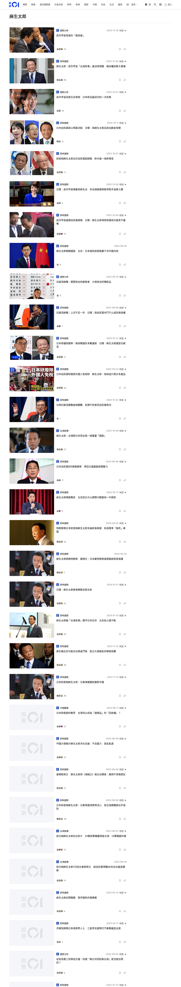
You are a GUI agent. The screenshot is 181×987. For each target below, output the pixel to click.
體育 (120, 4)
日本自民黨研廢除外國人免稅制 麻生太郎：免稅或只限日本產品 (90, 374)
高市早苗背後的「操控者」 (70, 35)
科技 (103, 4)
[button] (120, 49)
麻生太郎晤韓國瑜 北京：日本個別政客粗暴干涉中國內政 (87, 251)
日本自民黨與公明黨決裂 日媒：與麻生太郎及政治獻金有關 (88, 128)
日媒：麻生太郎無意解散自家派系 (74, 589)
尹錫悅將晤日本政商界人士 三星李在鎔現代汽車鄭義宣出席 (88, 928)
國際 (86, 4)
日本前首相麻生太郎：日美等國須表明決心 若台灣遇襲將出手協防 (90, 807)
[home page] (14, 4)
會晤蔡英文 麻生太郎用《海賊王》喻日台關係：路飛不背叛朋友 (90, 774)
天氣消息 (58, 4)
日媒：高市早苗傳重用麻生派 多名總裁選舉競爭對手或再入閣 (89, 189)
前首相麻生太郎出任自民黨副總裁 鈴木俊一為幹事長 (85, 158)
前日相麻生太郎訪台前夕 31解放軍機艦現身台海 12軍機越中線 (91, 836)
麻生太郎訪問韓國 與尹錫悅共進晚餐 (76, 897)
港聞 (25, 4)
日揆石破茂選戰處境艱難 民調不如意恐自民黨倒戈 (83, 405)
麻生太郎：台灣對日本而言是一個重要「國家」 (81, 435)
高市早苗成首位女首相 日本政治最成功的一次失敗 (83, 97)
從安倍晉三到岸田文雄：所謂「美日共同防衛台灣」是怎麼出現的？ (89, 961)
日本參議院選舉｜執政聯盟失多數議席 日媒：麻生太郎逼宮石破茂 (90, 345)
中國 (95, 4)
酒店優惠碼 (45, 4)
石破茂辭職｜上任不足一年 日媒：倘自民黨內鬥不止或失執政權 (90, 312)
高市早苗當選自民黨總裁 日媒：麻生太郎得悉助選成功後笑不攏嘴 (90, 222)
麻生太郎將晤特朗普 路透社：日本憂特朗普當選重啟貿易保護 (89, 559)
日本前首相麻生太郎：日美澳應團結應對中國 (80, 682)
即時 (69, 4)
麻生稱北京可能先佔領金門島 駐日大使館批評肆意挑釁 (86, 651)
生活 (112, 4)
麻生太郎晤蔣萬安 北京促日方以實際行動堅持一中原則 (86, 497)
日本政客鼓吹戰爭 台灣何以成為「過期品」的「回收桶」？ (88, 713)
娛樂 (33, 4)
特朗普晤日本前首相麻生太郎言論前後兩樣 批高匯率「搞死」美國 (90, 530)
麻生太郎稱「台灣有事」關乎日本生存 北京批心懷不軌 (86, 620)
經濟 (129, 4)
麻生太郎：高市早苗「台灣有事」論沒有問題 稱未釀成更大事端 (90, 66)
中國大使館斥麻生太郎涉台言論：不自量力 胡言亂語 (85, 743)
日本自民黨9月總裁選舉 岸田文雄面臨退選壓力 (82, 466)
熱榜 (78, 4)
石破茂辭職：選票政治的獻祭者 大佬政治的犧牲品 (83, 281)
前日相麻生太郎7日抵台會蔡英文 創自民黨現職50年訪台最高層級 (90, 868)
